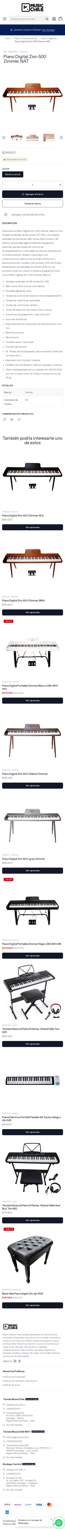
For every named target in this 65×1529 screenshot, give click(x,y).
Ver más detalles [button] (14, 1424)
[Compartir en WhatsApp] (11, 419)
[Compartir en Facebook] (4, 419)
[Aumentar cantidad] (60, 184)
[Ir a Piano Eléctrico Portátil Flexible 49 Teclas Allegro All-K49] (32, 1080)
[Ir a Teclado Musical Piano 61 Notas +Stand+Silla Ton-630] (32, 991)
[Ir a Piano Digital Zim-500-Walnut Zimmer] (32, 736)
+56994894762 (14, 1441)
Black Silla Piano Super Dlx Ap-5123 (22, 1293)
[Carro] (60, 19)
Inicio (7, 38)
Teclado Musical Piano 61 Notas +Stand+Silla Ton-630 (31, 1030)
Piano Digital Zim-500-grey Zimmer (23, 858)
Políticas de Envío (11, 1385)
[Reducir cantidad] (4, 184)
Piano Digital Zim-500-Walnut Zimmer (25, 773)
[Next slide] (60, 138)
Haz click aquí (48, 30)
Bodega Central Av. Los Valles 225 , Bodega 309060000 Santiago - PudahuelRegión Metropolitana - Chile (21, 1481)
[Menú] (5, 19)
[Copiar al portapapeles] (19, 419)
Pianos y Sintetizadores (25, 38)
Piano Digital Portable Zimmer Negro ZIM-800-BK (32, 943)
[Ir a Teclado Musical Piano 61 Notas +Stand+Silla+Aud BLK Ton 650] (32, 1168)
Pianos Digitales (49, 38)
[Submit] (46, 19)
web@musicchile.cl (15, 1404)
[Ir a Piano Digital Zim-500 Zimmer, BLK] (32, 478)
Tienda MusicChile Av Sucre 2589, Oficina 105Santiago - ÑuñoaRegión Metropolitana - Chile (20, 1417)
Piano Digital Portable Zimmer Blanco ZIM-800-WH (30, 687)
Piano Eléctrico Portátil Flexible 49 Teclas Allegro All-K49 (31, 1119)
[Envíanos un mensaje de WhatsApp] (59, 1523)
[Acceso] (54, 19)
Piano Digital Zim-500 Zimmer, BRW (23, 600)
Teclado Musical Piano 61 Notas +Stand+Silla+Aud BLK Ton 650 (31, 1207)
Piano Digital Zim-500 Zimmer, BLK (23, 515)
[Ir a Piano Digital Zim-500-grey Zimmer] (32, 821)
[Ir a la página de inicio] (32, 7)
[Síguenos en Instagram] (14, 1361)
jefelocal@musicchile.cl (17, 1437)
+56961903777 (13, 1408)
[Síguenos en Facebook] (19, 1361)
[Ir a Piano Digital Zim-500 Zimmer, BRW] (32, 563)
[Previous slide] (4, 138)
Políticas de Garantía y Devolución (20, 1381)
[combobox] (29, 19)
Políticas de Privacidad (14, 1376)
